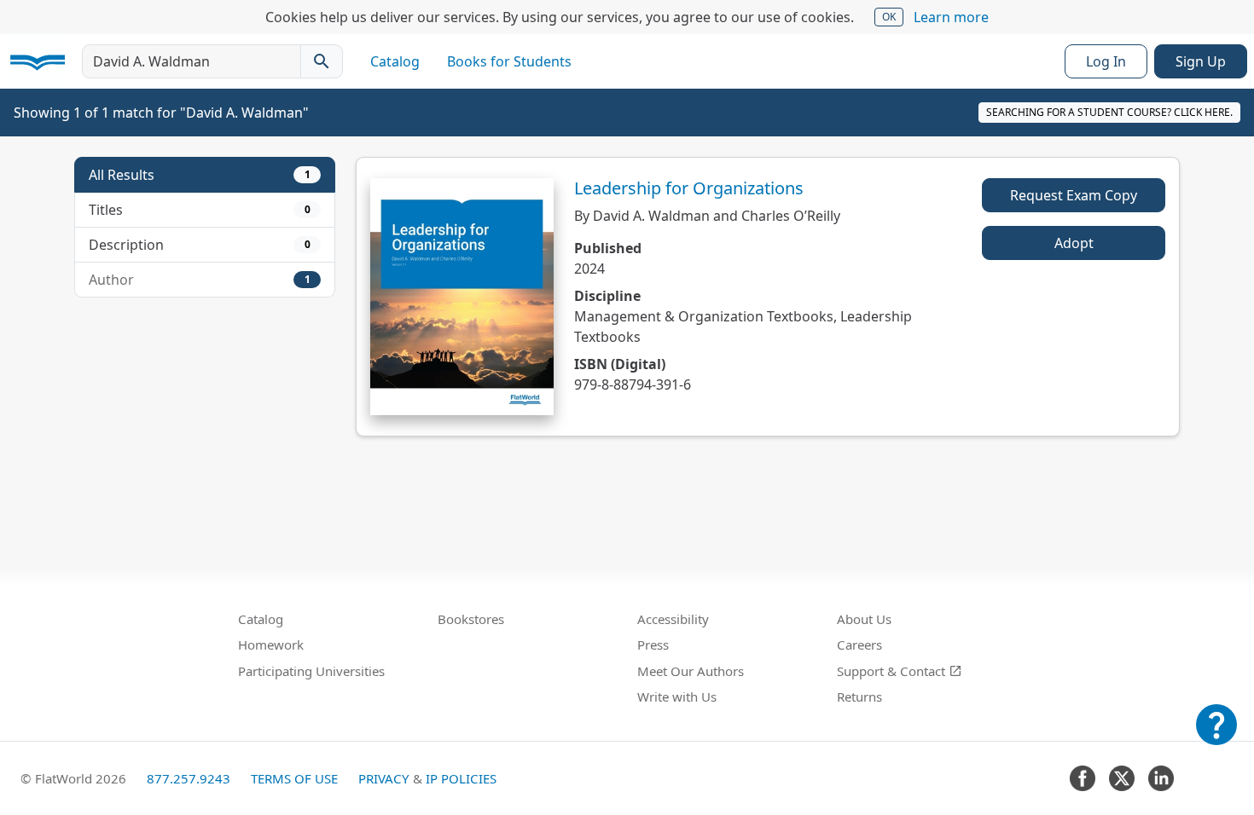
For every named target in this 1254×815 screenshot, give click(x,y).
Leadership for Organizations (689, 187)
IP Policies (461, 778)
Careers (859, 644)
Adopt (1074, 243)
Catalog (395, 61)
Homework (271, 644)
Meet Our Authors (690, 670)
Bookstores (471, 618)
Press (653, 644)
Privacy (383, 778)
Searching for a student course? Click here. (1109, 112)
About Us (864, 618)
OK (889, 16)
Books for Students (509, 61)
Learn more (951, 17)
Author (200, 279)
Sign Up (1201, 61)
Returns (859, 696)
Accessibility (673, 618)
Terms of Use (294, 778)
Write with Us (677, 696)
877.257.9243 (188, 778)
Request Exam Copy (1073, 195)
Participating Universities (311, 670)
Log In (1106, 61)
